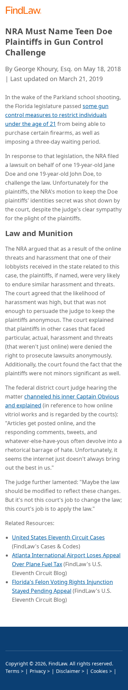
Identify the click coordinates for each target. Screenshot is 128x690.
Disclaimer (68, 671)
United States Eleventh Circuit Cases (58, 537)
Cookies (99, 671)
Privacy (38, 671)
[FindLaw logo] (26, 10)
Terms (12, 671)
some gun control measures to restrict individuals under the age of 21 (57, 115)
